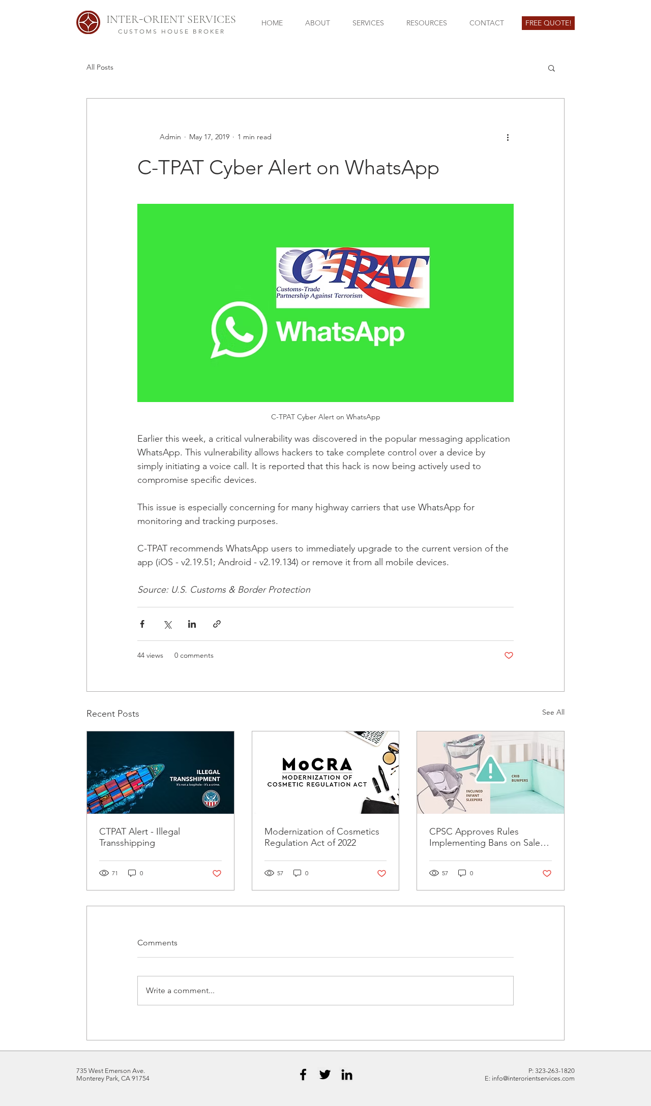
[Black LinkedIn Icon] (346, 1074)
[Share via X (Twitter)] (167, 624)
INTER (122, 19)
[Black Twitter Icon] (325, 1074)
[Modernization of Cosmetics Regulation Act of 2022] (325, 772)
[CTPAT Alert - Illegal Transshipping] (160, 772)
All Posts (99, 67)
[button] (551, 68)
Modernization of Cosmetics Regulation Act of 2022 (321, 837)
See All (553, 712)
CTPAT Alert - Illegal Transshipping (139, 837)
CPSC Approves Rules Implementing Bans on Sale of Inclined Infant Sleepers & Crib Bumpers (490, 837)
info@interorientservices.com (533, 1078)
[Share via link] (217, 624)
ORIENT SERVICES (189, 19)
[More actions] (507, 137)
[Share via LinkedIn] (192, 624)
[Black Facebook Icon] (303, 1074)
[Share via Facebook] (142, 624)
